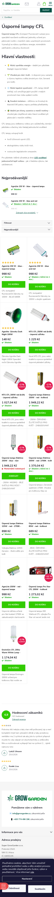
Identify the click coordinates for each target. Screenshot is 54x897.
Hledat (46, 10)
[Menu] (50, 3)
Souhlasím (40, 889)
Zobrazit (13, 476)
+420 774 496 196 (21, 819)
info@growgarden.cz (21, 813)
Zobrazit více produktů (26, 213)
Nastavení (27, 878)
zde (32, 872)
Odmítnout (14, 888)
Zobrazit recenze (19, 719)
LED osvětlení (40, 157)
